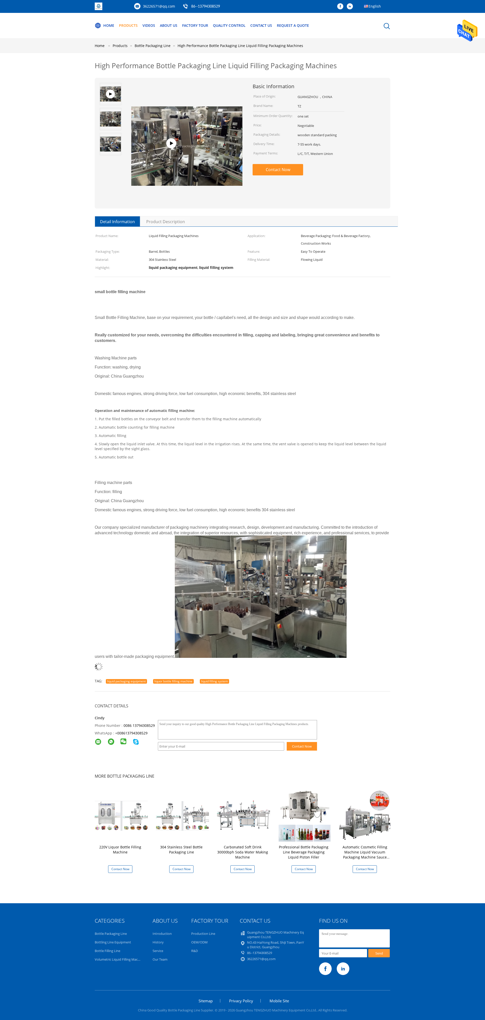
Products (128, 25)
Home (108, 25)
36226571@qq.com (159, 6)
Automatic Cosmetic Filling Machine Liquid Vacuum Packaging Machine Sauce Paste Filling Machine (365, 855)
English (375, 6)
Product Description (165, 221)
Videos (148, 25)
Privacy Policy (241, 1001)
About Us (168, 25)
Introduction (162, 933)
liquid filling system (214, 681)
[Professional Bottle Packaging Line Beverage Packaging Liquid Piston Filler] (304, 815)
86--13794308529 (205, 6)
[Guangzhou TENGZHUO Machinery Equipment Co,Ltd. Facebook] (341, 6)
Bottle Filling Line (107, 950)
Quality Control (229, 25)
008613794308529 (132, 733)
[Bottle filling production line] (187, 160)
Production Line (203, 933)
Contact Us (261, 25)
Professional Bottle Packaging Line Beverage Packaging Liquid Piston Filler (303, 852)
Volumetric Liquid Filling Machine (119, 959)
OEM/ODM (199, 942)
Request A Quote (293, 25)
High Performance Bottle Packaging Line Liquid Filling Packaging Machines (240, 45)
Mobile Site (279, 1001)
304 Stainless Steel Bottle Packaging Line (181, 849)
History (158, 942)
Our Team (160, 959)
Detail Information (117, 221)
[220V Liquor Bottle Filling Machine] (121, 815)
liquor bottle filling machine (173, 681)
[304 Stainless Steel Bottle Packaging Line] (182, 815)
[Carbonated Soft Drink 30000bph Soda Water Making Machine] (243, 815)
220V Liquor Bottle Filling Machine (120, 849)
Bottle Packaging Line (111, 933)
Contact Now (278, 169)
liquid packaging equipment (126, 681)
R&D (194, 950)
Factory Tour (195, 25)
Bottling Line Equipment (113, 942)
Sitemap (206, 1001)
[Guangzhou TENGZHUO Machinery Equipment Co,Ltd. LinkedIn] (351, 6)
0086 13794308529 (139, 725)
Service (158, 950)
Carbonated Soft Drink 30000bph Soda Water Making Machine (242, 852)
